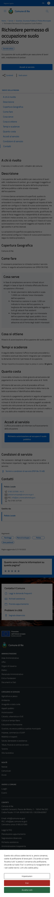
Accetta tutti (27, 889)
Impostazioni (27, 876)
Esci (27, 882)
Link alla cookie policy (29, 867)
